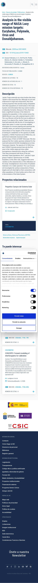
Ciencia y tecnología (11, 12)
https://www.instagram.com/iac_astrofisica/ (15, 567)
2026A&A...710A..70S (22, 338)
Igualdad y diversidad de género (13, 472)
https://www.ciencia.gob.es (18, 405)
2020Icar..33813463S (19, 49)
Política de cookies (8, 509)
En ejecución (11, 211)
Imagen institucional (9, 527)
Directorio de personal (9, 447)
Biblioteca (5, 450)
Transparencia (7, 465)
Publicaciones (21, 12)
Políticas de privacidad (10, 503)
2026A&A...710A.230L (22, 387)
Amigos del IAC (7, 491)
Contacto (5, 441)
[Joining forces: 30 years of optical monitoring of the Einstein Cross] (33, 342)
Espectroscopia (20, 237)
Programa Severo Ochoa (10, 488)
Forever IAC (6, 475)
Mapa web (5, 500)
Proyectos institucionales (11, 481)
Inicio (3, 12)
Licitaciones (6, 524)
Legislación (6, 462)
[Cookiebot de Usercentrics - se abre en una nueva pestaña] (28, 253)
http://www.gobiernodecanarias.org (9, 415)
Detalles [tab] (17, 258)
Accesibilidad (6, 512)
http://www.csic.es (18, 426)
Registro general (8, 453)
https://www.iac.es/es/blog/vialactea (31, 567)
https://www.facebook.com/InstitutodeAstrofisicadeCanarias (11, 567)
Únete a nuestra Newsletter (19, 553)
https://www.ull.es (25, 415)
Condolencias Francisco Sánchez (13, 540)
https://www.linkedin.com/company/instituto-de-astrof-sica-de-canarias (19, 567)
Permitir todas (19, 316)
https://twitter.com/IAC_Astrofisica (7, 567)
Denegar (19, 328)
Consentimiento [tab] (7, 258)
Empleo (4, 521)
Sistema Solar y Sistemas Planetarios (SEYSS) (16, 235)
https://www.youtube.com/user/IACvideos (23, 567)
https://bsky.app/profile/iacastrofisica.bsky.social (27, 567)
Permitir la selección (19, 322)
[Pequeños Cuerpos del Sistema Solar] (33, 217)
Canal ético (6, 537)
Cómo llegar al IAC (8, 444)
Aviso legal (6, 506)
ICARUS (10, 74)
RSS (3, 531)
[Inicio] (3, 4)
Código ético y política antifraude (13, 469)
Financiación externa (9, 484)
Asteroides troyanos (9, 237)
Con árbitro (9, 227)
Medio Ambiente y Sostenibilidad (13, 478)
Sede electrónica (8, 534)
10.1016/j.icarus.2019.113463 (19, 53)
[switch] (33, 296)
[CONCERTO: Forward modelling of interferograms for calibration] (33, 391)
